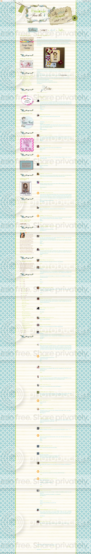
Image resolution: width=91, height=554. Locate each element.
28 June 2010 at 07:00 (47, 331)
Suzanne (41, 163)
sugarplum (42, 249)
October (23, 291)
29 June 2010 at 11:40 (48, 445)
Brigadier (42, 445)
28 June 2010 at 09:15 (47, 366)
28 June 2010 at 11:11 (47, 384)
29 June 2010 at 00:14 (47, 427)
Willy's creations (43, 307)
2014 (22, 279)
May (23, 330)
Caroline (41, 376)
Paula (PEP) (42, 192)
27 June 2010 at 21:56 (48, 100)
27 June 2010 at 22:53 (46, 207)
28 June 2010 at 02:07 (48, 298)
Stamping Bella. (43, 92)
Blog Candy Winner (25, 300)
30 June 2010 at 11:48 (47, 501)
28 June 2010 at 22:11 (47, 418)
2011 (22, 285)
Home (54, 546)
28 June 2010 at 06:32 (46, 324)
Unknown (42, 215)
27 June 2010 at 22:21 (48, 135)
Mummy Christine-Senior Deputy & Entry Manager (26, 83)
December (24, 288)
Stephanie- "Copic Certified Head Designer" (27, 85)
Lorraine (42, 100)
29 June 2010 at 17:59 (52, 462)
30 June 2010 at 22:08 (52, 509)
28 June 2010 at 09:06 (46, 355)
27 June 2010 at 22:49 (49, 192)
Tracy (41, 145)
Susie (41, 521)
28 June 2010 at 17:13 (47, 400)
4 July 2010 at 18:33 (46, 521)
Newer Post (39, 546)
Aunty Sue (42, 173)
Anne (41, 471)
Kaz (41, 207)
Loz (41, 155)
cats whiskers (42, 408)
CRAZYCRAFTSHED (44, 226)
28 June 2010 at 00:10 (47, 267)
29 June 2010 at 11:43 (48, 453)
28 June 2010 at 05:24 (50, 317)
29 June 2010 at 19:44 (46, 471)
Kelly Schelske (43, 317)
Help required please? (26, 311)
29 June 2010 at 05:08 (46, 435)
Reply (41, 110)
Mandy (41, 490)
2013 (22, 281)
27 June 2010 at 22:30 (46, 155)
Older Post (69, 546)
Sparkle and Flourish (44, 509)
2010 (22, 286)
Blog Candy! (24, 305)
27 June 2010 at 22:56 (48, 215)
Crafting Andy (42, 391)
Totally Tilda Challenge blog (26, 78)
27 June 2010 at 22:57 (47, 235)
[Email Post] (41, 91)
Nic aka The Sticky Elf (44, 478)
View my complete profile (25, 254)
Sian (41, 114)
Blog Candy (24, 302)
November (24, 290)
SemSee (41, 343)
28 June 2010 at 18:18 (49, 408)
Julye (41, 324)
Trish (41, 435)
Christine (42, 181)
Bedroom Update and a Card (27, 325)
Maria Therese (43, 259)
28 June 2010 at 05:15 (51, 307)
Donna (41, 235)
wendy (41, 418)
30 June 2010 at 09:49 (47, 490)
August (23, 295)
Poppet (41, 427)
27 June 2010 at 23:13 (50, 259)
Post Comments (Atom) (46, 549)
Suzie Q (41, 331)
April (23, 332)
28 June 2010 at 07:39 (47, 343)
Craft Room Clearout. (26, 323)
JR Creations (42, 287)
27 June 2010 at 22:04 (46, 114)
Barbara (41, 298)
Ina (40, 355)
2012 (22, 283)
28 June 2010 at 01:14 (49, 287)
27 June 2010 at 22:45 (48, 173)
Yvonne (41, 366)
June (23, 298)
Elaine (28, 232)
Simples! (23, 320)
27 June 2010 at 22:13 (49, 121)
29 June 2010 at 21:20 (53, 478)
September (24, 293)
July (23, 297)
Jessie (41, 384)
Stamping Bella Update (26, 315)
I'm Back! (23, 307)
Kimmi (41, 267)
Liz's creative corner (44, 462)
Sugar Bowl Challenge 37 (26, 313)
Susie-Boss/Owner (27, 80)
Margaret (42, 135)
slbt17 (41, 400)
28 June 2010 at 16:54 (50, 391)
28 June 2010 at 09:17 (48, 376)
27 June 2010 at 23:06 (49, 249)
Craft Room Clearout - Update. (27, 321)
